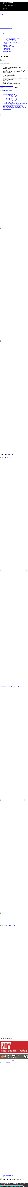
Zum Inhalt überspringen (6, 28)
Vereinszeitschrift (7, 45)
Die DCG (5, 35)
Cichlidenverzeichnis (8, 46)
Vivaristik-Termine (8, 2)
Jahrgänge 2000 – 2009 (11, 98)
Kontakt (5, 8)
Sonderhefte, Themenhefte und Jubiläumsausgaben (15, 103)
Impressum (5, 1173)
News (4, 7)
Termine (5, 43)
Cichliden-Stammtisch (9, 4)
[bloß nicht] (23, 1186)
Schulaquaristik (7, 51)
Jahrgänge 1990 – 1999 (11, 99)
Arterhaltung (6, 48)
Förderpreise (6, 49)
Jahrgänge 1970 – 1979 (11, 102)
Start (4, 34)
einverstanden (4, 1186)
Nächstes (10, 86)
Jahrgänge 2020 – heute (11, 95)
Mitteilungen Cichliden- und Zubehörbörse (16, 40)
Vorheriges (3, 86)
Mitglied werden (7, 90)
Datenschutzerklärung (8, 1175)
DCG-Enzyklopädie (8, 5)
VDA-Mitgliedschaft (11, 39)
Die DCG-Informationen (9, 94)
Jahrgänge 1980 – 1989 (11, 101)
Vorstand (8, 36)
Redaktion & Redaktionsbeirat (13, 38)
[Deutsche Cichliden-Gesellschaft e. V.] (1, 14)
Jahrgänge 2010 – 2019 (11, 96)
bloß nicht (10, 1186)
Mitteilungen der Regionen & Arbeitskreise (13, 105)
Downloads (6, 10)
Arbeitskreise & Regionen (10, 42)
